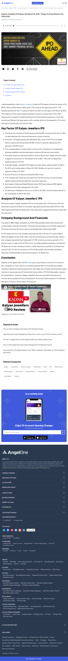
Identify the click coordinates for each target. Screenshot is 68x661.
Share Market (7, 376)
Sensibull (5, 550)
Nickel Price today (49, 598)
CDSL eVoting (16, 646)
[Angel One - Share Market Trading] (7, 3)
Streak (19, 550)
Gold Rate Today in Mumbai (11, 583)
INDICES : (5, 559)
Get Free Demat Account (34, 659)
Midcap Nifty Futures (32, 569)
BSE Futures (56, 569)
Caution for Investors (8, 648)
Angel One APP (7, 543)
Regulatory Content (21, 637)
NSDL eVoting (26, 646)
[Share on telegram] (3, 69)
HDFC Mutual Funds (49, 606)
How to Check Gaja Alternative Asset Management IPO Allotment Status (27, 345)
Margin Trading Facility (41, 543)
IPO (20, 111)
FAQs (36, 640)
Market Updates (8, 371)
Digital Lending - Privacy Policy (11, 643)
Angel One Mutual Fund (9, 606)
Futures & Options (26, 367)
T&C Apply (43, 640)
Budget (6, 367)
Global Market (37, 367)
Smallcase (12, 550)
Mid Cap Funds (57, 614)
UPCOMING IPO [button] (6, 507)
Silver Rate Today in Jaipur (11, 593)
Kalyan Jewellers (26, 104)
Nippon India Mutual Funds (25, 608)
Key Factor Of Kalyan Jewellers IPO (14, 85)
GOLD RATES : (6, 581)
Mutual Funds (19, 371)
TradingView (32, 550)
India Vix (16, 564)
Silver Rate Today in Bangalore (32, 591)
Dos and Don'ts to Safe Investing (38, 637)
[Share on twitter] (13, 69)
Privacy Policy (52, 640)
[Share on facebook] (17, 69)
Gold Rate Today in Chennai (45, 583)
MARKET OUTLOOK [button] (8, 502)
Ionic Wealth (16, 538)
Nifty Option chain (8, 575)
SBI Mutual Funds (23, 606)
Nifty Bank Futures (18, 569)
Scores (52, 637)
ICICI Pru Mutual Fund (9, 608)
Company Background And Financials (15, 92)
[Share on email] (22, 69)
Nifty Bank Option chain (23, 575)
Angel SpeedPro (28, 543)
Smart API (51, 543)
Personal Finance (30, 371)
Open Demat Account (38, 3)
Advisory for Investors (56, 643)
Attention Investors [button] (9, 625)
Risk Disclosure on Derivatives (49, 646)
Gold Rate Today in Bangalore (30, 585)
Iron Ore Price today (9, 600)
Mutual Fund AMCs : (9, 604)
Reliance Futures (46, 569)
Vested (25, 550)
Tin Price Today (21, 600)
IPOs (50, 367)
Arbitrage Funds (38, 614)
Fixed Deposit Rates (8, 545)
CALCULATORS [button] (6, 482)
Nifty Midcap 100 (49, 561)
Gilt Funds (48, 614)
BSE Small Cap (7, 564)
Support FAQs (19, 520)
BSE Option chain (8, 577)
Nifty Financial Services (25, 561)
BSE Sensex (59, 561)
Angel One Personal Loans (29, 643)
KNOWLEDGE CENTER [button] (8, 487)
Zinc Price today (37, 598)
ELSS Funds (6, 614)
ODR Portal (35, 646)
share (30, 262)
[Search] (63, 3)
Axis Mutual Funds (35, 606)
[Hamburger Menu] (66, 3)
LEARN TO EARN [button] (7, 493)
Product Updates (42, 371)
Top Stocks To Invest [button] (9, 512)
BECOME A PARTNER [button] (8, 497)
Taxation (16, 376)
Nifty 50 (5, 561)
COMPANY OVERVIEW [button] (8, 473)
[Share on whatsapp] (8, 69)
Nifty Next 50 (38, 561)
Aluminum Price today (23, 598)
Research (52, 371)
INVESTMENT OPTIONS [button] (9, 478)
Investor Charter (43, 643)
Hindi (45, 367)
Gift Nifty (23, 564)
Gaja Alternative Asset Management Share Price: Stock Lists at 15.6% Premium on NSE (32, 334)
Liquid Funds (16, 614)
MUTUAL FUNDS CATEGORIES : (11, 612)
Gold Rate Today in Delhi (28, 583)
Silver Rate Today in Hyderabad (12, 591)
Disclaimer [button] (6, 632)
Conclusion (8, 95)
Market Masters (59, 367)
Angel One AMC (7, 538)
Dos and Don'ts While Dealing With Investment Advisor (18, 640)
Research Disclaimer (8, 637)
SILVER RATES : (6, 588)
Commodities (14, 367)
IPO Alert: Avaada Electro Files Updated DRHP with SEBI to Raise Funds (27, 339)
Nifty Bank (13, 561)
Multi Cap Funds (7, 616)
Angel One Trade (17, 543)
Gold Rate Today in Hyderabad (11, 585)
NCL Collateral (6, 646)
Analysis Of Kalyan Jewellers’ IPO (14, 88)
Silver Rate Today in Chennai (51, 591)
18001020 (8, 520)
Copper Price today (9, 598)
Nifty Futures (7, 569)
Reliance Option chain (55, 575)
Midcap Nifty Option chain (39, 575)
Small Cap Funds (27, 614)
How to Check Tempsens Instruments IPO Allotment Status (23, 329)
